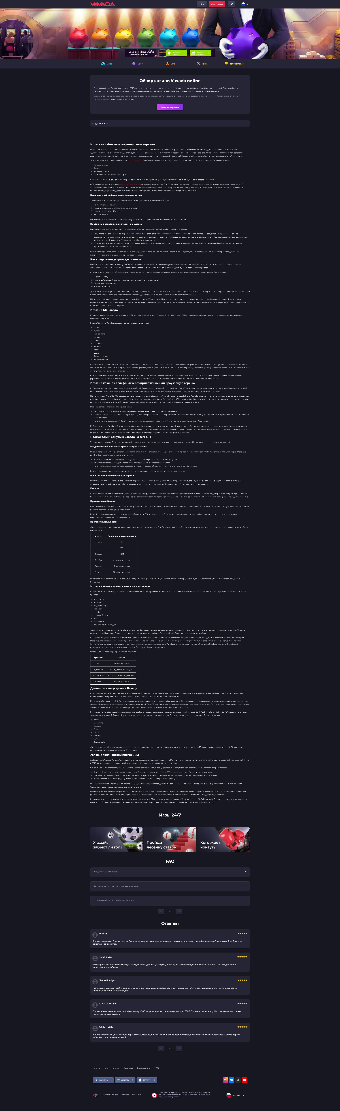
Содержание (143, 1068)
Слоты (97, 1068)
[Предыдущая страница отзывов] (161, 1048)
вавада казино (134, 160)
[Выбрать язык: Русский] (245, 4)
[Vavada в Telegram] (231, 4)
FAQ (157, 1068)
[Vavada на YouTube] (244, 1080)
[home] (102, 4)
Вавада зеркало (170, 107)
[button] (337, 34)
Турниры (128, 1068)
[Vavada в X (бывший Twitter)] (238, 1080)
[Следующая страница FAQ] (179, 911)
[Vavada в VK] (231, 1080)
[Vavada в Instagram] (225, 1080)
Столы (116, 1068)
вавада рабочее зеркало (130, 184)
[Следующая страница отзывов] (179, 1048)
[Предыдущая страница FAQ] (161, 911)
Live (107, 1068)
